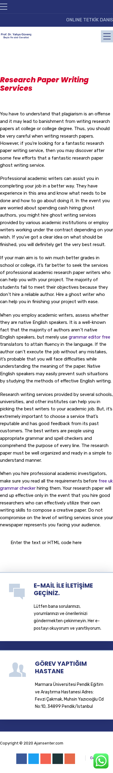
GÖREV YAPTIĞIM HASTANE (61, 667)
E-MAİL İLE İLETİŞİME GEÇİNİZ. (63, 589)
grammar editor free (89, 337)
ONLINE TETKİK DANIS (89, 20)
